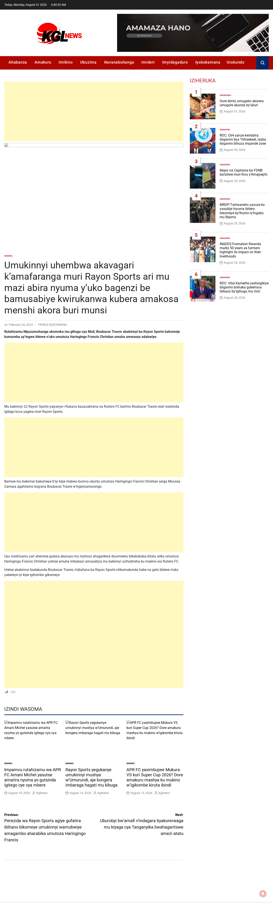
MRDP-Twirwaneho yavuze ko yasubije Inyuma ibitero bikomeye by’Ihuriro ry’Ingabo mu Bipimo (242, 211)
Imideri (148, 62)
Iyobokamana (207, 62)
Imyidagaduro (175, 62)
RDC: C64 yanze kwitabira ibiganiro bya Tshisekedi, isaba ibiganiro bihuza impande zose (243, 139)
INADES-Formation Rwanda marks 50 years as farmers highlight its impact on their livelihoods (240, 250)
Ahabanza (18, 62)
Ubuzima (88, 62)
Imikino (66, 62)
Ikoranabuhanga (119, 62)
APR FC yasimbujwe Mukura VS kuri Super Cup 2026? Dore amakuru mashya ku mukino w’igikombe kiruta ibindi (154, 777)
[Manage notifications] (263, 893)
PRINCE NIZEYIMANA (52, 324)
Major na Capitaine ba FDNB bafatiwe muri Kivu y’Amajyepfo (243, 172)
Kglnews (42, 793)
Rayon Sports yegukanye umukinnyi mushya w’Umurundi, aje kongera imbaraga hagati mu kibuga (91, 777)
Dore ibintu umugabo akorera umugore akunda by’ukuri (242, 103)
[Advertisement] (93, 111)
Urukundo (235, 62)
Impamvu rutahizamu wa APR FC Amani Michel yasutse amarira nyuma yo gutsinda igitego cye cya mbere (32, 777)
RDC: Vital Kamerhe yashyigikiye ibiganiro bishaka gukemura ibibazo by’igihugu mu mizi (244, 287)
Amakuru (43, 62)
